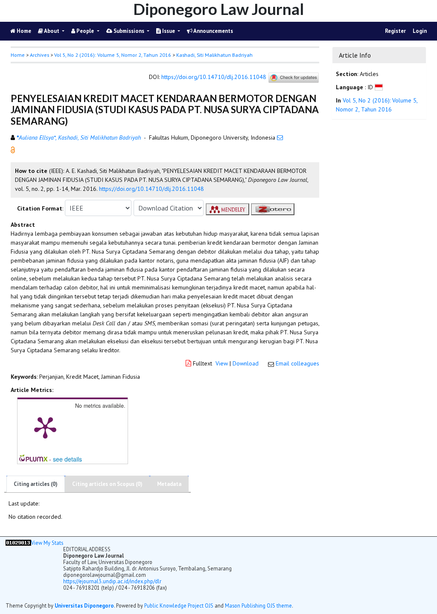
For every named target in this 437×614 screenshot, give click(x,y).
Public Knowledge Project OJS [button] (178, 605)
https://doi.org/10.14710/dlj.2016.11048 (213, 77)
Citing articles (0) (36, 484)
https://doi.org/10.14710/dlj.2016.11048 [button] (151, 189)
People (85, 31)
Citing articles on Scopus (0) (107, 484)
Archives (39, 55)
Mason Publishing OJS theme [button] (258, 605)
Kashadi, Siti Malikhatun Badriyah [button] (214, 55)
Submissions (129, 31)
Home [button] (18, 55)
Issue (168, 31)
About (52, 31)
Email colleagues (297, 363)
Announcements (212, 31)
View (222, 363)
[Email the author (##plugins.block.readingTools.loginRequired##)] (280, 137)
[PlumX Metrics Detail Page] (45, 427)
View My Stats (47, 542)
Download (246, 363)
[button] (13, 149)
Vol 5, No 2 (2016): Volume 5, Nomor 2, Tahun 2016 (112, 55)
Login (420, 31)
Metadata (169, 484)
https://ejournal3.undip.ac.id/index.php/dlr (112, 581)
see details (67, 459)
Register (395, 31)
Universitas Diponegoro (84, 605)
